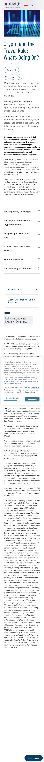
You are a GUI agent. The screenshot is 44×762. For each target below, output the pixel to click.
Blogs (17, 741)
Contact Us (9, 710)
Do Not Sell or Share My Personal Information (11, 399)
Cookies (28, 752)
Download (11, 70)
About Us (8, 698)
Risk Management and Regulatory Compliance (16, 320)
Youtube (11, 741)
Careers (7, 704)
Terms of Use (20, 752)
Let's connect (33, 758)
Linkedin (6, 741)
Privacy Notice (8, 752)
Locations (8, 717)
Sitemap (7, 723)
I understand (32, 399)
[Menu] (39, 5)
